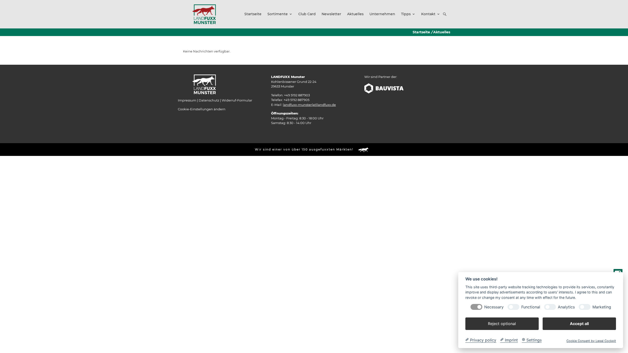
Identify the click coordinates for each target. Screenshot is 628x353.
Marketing (601, 306)
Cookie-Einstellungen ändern (201, 109)
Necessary (494, 306)
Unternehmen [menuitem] (382, 14)
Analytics (566, 306)
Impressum (187, 100)
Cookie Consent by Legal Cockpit (591, 340)
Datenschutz (209, 100)
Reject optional (502, 323)
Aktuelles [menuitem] (355, 14)
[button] (444, 14)
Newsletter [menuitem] (331, 14)
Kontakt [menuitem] (428, 14)
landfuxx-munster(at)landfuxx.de (309, 105)
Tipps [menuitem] (406, 14)
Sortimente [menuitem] (277, 14)
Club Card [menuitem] (307, 14)
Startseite (421, 32)
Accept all (579, 323)
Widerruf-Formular (237, 100)
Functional (530, 306)
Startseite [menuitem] (253, 14)
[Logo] (204, 14)
